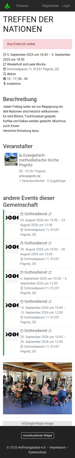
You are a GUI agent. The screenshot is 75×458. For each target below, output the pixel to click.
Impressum (58, 447)
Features (22, 6)
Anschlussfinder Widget (37, 435)
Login (66, 6)
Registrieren (50, 6)
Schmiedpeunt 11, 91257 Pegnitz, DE (33, 69)
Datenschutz (37, 452)
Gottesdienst (35, 213)
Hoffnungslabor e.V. (32, 447)
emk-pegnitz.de (29, 176)
